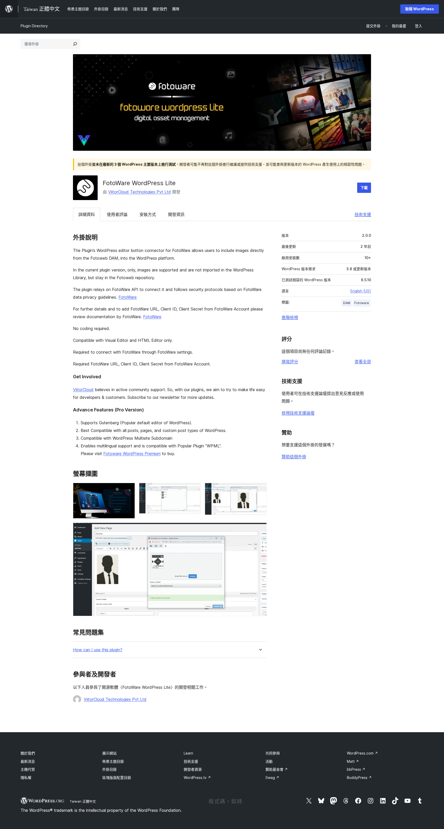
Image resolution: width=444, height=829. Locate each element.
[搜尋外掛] (75, 44)
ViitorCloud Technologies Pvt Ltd (139, 191)
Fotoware (361, 303)
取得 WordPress (419, 9)
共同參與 (272, 753)
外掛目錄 (109, 769)
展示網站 (109, 753)
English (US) (360, 291)
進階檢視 (290, 317)
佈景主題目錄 (113, 761)
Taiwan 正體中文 (83, 801)
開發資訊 (176, 214)
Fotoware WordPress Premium (132, 453)
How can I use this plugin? (97, 649)
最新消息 (28, 761)
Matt (353, 761)
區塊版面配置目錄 (116, 777)
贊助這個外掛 (294, 456)
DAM (346, 303)
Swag (272, 777)
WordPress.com (362, 753)
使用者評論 (117, 214)
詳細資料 (86, 214)
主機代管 (28, 769)
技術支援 (363, 214)
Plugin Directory (34, 26)
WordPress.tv (197, 777)
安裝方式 (148, 214)
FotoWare (127, 297)
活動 (269, 761)
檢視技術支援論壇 (298, 413)
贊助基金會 (276, 769)
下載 (364, 187)
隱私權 (26, 777)
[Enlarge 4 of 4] (259, 529)
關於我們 (28, 753)
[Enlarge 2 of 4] (193, 489)
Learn (188, 753)
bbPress (356, 769)
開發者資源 (193, 769)
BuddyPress (359, 777)
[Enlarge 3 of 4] (259, 489)
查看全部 (363, 361)
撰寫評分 (290, 361)
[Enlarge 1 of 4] (128, 489)
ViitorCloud (83, 389)
